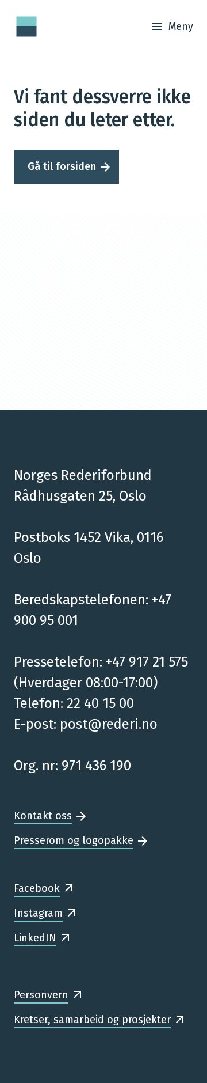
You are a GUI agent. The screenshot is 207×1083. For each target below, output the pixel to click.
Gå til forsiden (62, 166)
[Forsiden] (26, 26)
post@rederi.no (109, 724)
